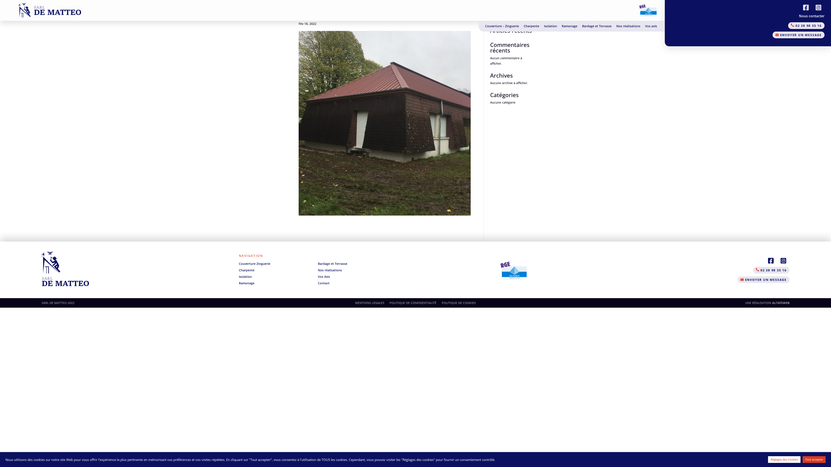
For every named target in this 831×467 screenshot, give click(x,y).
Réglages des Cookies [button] (784, 459)
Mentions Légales (369, 303)
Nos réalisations (628, 26)
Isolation (550, 26)
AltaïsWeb (780, 303)
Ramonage (569, 26)
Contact (324, 283)
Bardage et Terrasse (597, 26)
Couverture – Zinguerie (502, 26)
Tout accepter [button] (814, 459)
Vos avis (651, 26)
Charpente (531, 26)
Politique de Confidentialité (413, 303)
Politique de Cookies (459, 303)
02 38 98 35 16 (808, 26)
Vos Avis (324, 277)
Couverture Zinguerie (254, 264)
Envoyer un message (800, 35)
